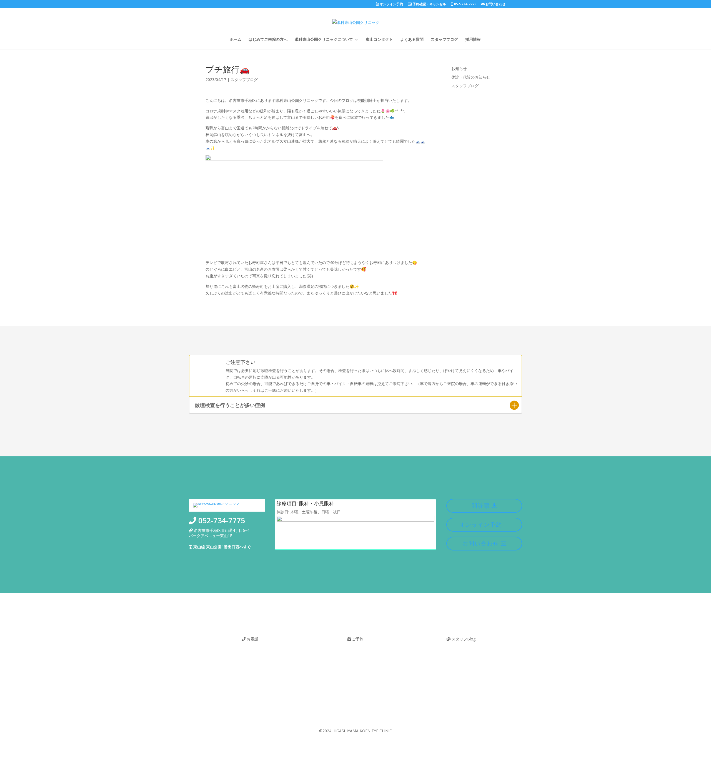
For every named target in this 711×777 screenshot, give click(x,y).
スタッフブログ (444, 39)
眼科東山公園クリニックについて (324, 39)
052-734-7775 (464, 4)
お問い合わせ (495, 4)
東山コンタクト (379, 39)
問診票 (481, 505)
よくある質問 (412, 39)
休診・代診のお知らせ (470, 77)
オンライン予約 (391, 4)
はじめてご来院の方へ (268, 39)
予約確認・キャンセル (429, 4)
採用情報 (473, 39)
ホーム (235, 39)
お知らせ (459, 68)
